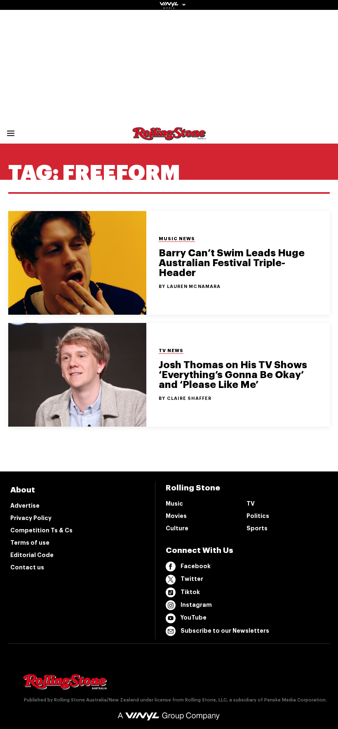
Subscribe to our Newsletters (225, 631)
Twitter (192, 579)
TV (250, 503)
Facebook (196, 566)
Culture (177, 528)
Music (174, 503)
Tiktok (190, 592)
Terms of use (29, 543)
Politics (257, 516)
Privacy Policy (31, 518)
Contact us (27, 567)
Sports (257, 528)
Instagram (196, 605)
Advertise (25, 505)
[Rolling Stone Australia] (169, 136)
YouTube (194, 617)
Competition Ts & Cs (41, 530)
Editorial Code (32, 555)
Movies (176, 516)
